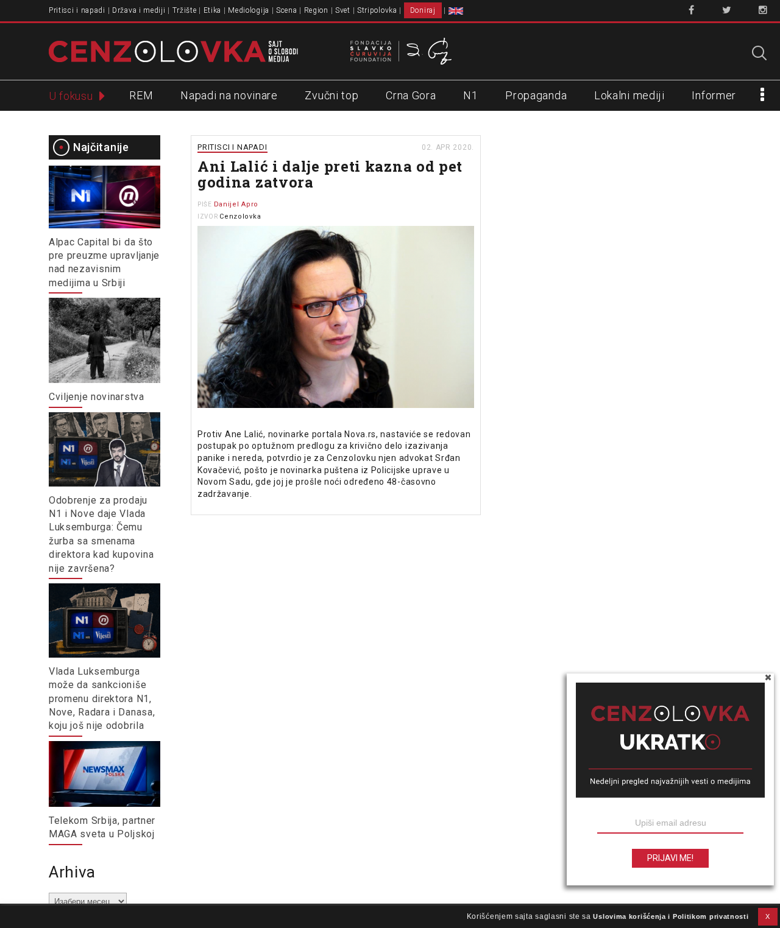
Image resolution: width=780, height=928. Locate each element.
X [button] (767, 916)
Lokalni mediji (629, 95)
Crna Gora (411, 95)
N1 (470, 95)
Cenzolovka (240, 216)
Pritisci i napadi (77, 10)
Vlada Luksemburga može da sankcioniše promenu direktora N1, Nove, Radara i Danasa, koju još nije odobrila (102, 699)
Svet (342, 10)
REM (141, 95)
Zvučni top (331, 95)
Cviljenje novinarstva (96, 396)
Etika (213, 10)
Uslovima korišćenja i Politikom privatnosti (670, 916)
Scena (286, 10)
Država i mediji (139, 10)
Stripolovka (377, 10)
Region (316, 10)
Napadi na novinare (229, 95)
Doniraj (423, 10)
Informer (714, 95)
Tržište (184, 10)
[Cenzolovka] (173, 50)
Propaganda (536, 95)
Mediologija (248, 10)
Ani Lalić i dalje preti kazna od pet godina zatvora (330, 174)
